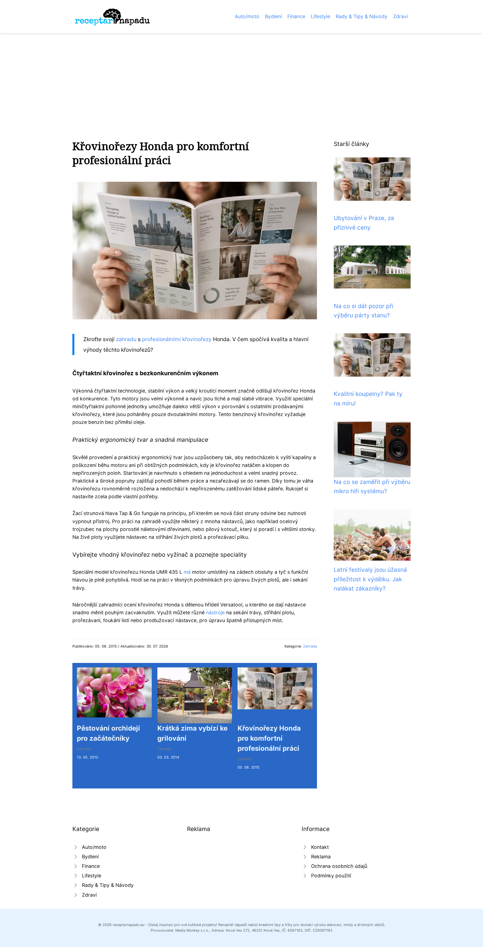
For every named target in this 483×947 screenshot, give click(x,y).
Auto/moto (247, 16)
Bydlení (273, 16)
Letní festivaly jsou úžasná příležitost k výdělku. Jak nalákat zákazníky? (370, 579)
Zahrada (310, 646)
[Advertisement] (241, 75)
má (187, 572)
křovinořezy (197, 339)
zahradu (126, 339)
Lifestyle (320, 16)
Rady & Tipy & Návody (361, 16)
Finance (296, 16)
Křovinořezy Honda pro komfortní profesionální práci (269, 738)
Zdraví (400, 16)
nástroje (215, 612)
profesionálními (162, 339)
